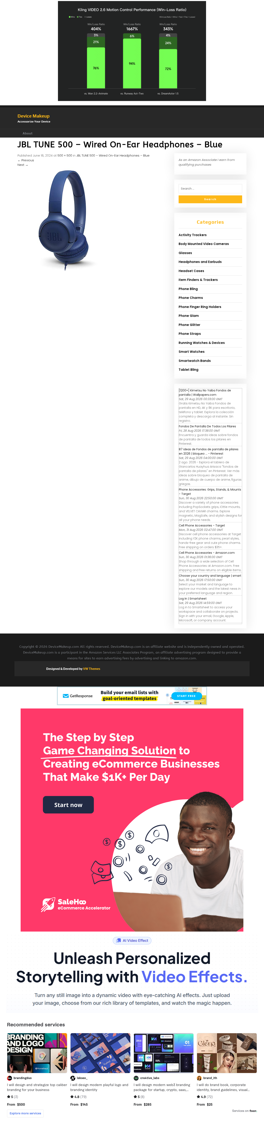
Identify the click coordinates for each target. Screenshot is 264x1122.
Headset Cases (191, 271)
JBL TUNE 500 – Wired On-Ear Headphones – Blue (113, 155)
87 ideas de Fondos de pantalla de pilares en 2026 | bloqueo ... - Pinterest (208, 451)
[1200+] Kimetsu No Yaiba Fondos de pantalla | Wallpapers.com (205, 392)
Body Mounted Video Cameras (204, 244)
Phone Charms (191, 298)
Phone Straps (190, 334)
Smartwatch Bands (195, 361)
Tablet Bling (188, 369)
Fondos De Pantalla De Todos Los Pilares (207, 426)
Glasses (185, 253)
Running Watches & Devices (202, 343)
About (28, 133)
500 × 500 (65, 155)
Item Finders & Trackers (198, 280)
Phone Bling (188, 289)
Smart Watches (192, 351)
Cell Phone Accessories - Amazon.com (207, 553)
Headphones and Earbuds (200, 262)
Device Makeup (34, 116)
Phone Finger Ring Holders (200, 307)
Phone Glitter (189, 325)
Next (23, 165)
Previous (26, 160)
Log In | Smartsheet (193, 599)
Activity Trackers (193, 235)
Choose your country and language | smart (210, 576)
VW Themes (91, 668)
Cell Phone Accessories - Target (202, 525)
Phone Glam (189, 316)
